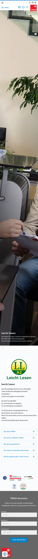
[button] (16, 431)
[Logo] (33, 8)
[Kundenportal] (27, 7)
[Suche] (30, 2)
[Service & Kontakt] (23, 7)
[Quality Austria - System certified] (15, 477)
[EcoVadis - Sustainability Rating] (23, 486)
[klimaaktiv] (28, 477)
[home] (2, 2)
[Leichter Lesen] (32, 2)
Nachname (4, 520)
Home (2, 347)
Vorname (3, 511)
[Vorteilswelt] (19, 7)
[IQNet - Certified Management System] (4, 477)
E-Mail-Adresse (5, 529)
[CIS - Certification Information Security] (14, 486)
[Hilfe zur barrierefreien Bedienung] (35, 2)
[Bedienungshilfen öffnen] (5, 554)
